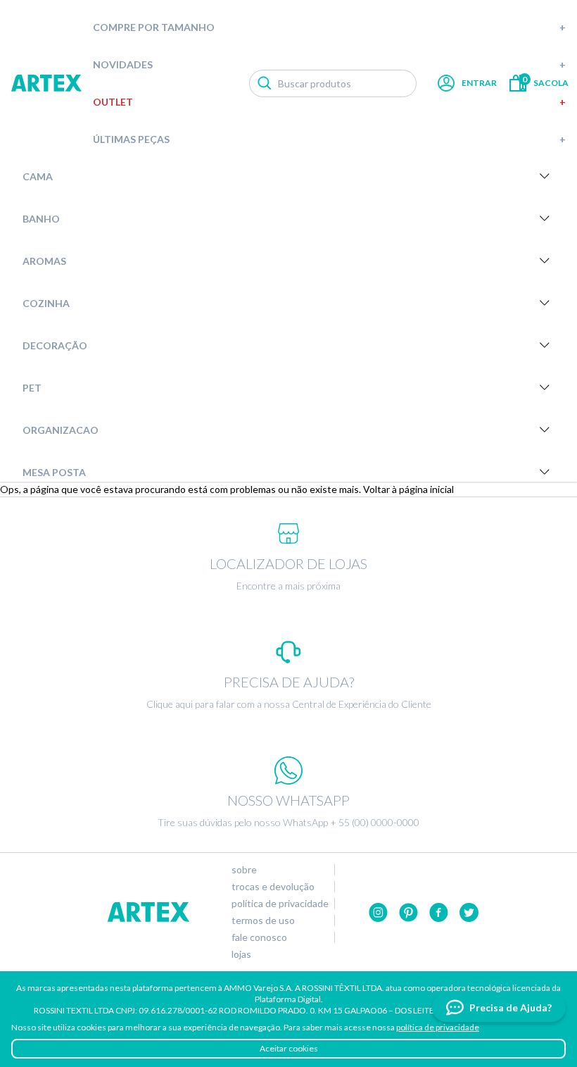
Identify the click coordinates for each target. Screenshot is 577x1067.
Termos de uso (263, 920)
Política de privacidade (280, 903)
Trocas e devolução (273, 886)
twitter (468, 912)
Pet (32, 388)
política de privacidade (437, 1027)
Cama (38, 176)
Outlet (329, 102)
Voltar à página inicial (408, 489)
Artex (46, 83)
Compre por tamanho (329, 27)
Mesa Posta (54, 472)
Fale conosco (259, 937)
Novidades (329, 64)
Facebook (438, 912)
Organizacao (61, 430)
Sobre (244, 869)
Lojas (241, 954)
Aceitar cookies (289, 1048)
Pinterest (408, 912)
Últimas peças (329, 139)
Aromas (44, 261)
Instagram (378, 912)
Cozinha (46, 303)
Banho (41, 219)
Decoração (55, 345)
